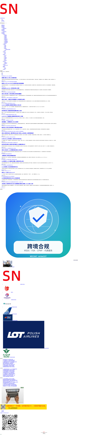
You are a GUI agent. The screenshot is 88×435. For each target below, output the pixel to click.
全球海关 (3, 32)
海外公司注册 (6, 65)
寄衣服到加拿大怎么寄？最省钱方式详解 (8, 359)
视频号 (5, 68)
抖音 (5, 67)
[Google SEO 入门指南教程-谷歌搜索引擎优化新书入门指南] (9, 114)
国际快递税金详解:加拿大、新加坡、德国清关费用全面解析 (10, 380)
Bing (4, 59)
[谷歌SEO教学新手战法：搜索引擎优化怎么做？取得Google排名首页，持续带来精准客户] (13, 131)
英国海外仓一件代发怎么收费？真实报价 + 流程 (9, 364)
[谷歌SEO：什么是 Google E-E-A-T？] (6, 170)
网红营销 (5, 60)
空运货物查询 (4, 31)
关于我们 (3, 410)
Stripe (5, 53)
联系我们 (3, 411)
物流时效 (5, 36)
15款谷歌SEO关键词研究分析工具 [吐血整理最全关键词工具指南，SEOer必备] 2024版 (17, 183)
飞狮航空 (12, 292)
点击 (2, 74)
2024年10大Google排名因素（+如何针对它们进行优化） (12, 138)
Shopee (5, 44)
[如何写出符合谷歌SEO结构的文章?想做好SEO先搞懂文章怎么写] (10, 142)
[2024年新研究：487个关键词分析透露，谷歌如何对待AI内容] (9, 159)
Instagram (5, 58)
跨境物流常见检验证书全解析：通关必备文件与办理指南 (10, 385)
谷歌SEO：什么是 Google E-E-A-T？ (8, 172)
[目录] (0, 22)
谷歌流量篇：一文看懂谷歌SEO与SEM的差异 (10, 121)
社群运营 (4, 69)
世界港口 (3, 26)
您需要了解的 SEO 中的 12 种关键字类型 (9, 77)
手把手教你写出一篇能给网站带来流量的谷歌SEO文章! (12, 110)
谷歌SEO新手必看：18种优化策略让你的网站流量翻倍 (11, 93)
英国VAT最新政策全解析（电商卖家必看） (8, 363)
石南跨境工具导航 (22, 284)
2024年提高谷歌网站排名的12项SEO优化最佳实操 (11, 178)
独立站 (5, 47)
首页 (2, 19)
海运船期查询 (4, 28)
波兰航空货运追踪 (46, 348)
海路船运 (3, 27)
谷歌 (2, 86)
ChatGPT (5, 63)
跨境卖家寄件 (6, 41)
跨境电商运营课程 (8, 49)
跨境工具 (4, 61)
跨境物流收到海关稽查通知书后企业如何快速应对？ (9, 379)
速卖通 (5, 46)
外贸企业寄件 (6, 42)
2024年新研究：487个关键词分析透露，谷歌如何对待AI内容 (13, 161)
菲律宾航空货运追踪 (14, 320)
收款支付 (4, 51)
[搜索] (1, 22)
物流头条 (3, 20)
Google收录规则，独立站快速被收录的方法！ (10, 166)
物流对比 (5, 38)
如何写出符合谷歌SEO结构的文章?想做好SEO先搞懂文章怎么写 (13, 144)
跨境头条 (3, 33)
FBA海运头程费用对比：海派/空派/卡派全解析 (9, 371)
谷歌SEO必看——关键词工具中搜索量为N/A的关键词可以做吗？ (13, 99)
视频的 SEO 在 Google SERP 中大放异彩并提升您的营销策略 (13, 83)
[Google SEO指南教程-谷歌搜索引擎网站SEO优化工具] (8, 103)
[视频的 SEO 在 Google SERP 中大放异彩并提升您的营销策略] (9, 81)
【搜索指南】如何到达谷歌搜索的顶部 (9, 155)
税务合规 (4, 64)
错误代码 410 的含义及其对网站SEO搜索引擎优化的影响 (12, 127)
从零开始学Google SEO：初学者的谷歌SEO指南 (10, 88)
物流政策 (5, 43)
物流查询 (3, 29)
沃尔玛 (5, 50)
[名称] (13, 403)
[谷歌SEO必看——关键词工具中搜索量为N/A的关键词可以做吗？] (10, 97)
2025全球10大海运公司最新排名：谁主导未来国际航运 (9, 384)
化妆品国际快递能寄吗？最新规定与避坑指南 (8, 370)
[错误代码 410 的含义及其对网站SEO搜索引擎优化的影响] (9, 125)
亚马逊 (5, 45)
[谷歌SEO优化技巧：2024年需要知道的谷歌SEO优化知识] (9, 148)
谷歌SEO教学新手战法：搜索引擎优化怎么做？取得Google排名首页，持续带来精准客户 (18, 133)
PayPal (5, 52)
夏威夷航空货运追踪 (13, 299)
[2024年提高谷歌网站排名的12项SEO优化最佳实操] (8, 176)
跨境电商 (5, 48)
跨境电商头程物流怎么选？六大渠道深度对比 (8, 362)
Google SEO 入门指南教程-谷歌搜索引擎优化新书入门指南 (12, 116)
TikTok (5, 56)
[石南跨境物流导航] (8, 17)
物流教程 (5, 37)
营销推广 (4, 54)
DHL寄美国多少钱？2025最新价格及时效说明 (8, 383)
